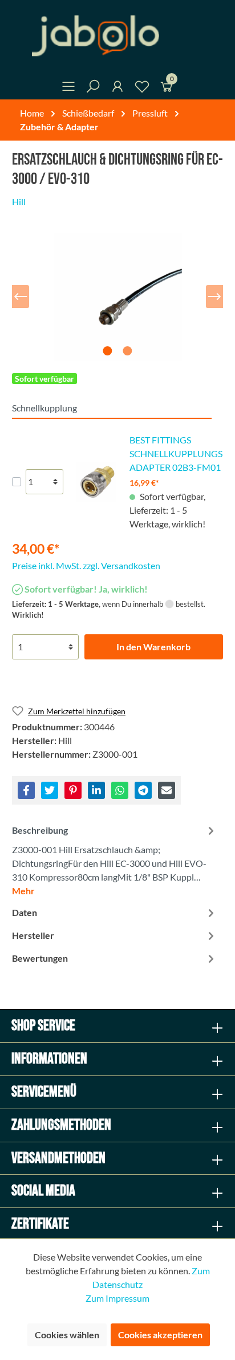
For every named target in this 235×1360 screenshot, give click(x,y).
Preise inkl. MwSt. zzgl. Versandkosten (86, 565)
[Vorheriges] (20, 296)
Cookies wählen (67, 1334)
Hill (19, 201)
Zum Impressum (117, 1298)
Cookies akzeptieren (160, 1334)
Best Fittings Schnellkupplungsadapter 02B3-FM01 (175, 453)
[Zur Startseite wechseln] (117, 36)
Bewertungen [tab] (40, 958)
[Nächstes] (214, 296)
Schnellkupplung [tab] (44, 407)
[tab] (114, 859)
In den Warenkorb (153, 646)
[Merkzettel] (142, 88)
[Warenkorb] (167, 88)
